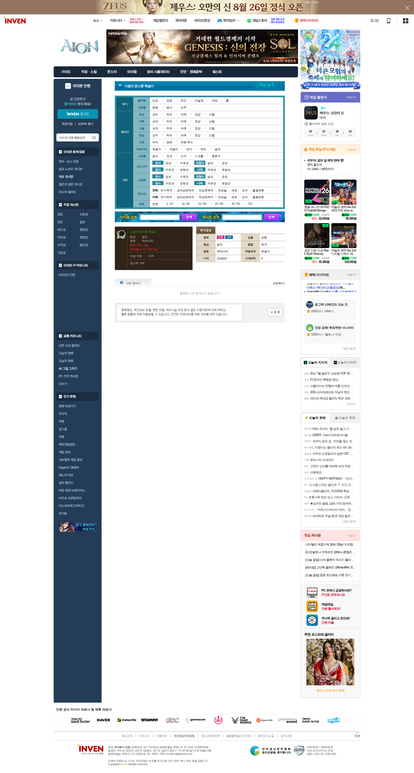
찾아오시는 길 (266, 736)
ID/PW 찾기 (85, 124)
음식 (155, 156)
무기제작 (166, 190)
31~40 (219, 203)
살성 (82, 222)
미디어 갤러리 (67, 192)
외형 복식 (187, 142)
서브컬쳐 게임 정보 (70, 460)
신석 (183, 156)
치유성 (61, 237)
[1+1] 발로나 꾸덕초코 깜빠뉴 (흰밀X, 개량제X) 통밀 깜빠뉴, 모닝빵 (330, 552)
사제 (199, 169)
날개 (217, 149)
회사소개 (127, 736)
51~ (250, 203)
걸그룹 (63, 429)
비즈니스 (144, 736)
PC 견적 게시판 (68, 376)
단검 (155, 100)
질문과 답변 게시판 (70, 184)
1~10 (170, 203)
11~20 (186, 203)
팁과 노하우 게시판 (70, 169)
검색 (94, 137)
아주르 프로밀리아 (70, 498)
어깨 (183, 114)
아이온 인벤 (81, 86)
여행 (61, 437)
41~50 (236, 203)
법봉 (155, 107)
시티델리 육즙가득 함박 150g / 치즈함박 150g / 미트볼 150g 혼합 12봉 (330, 544)
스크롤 (199, 156)
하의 (169, 114)
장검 (169, 100)
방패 (169, 142)
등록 (275, 312)
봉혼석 (216, 156)
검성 (60, 214)
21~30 (202, 203)
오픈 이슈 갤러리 (69, 345)
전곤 (183, 100)
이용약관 (161, 736)
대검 (215, 100)
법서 (169, 107)
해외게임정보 (67, 444)
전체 (155, 204)
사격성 (61, 245)
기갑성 (61, 253)
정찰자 (200, 163)
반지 (189, 149)
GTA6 (63, 513)
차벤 (61, 421)
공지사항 (286, 736)
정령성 (84, 230)
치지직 (63, 414)
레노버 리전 (66, 475)
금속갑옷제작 (185, 190)
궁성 (60, 222)
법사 (158, 169)
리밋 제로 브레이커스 (72, 490)
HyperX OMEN (69, 467)
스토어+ (351, 149)
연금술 (222, 190)
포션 (169, 156)
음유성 (84, 245)
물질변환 (258, 190)
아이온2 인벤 (67, 275)
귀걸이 (173, 149)
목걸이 (156, 149)
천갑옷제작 (206, 190)
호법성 (84, 237)
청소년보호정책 (210, 736)
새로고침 (348, 348)
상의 (155, 114)
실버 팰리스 (66, 483)
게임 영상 (64, 452)
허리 (203, 149)
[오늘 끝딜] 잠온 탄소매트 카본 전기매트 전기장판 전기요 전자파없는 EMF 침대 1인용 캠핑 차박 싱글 (330, 575)
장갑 (198, 114)
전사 (158, 163)
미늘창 (199, 100)
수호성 (84, 214)
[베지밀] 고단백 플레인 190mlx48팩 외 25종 (330, 567)
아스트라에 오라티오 (71, 506)
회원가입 (67, 124)
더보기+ (351, 97)
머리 (155, 142)
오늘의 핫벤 (66, 353)
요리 (245, 190)
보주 (183, 107)
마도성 (61, 230)
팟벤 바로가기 (67, 406)
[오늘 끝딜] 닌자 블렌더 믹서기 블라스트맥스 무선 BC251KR (330, 560)
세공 (234, 190)
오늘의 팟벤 (66, 361)
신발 (212, 114)
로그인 (374, 21)
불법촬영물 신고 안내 (238, 736)
